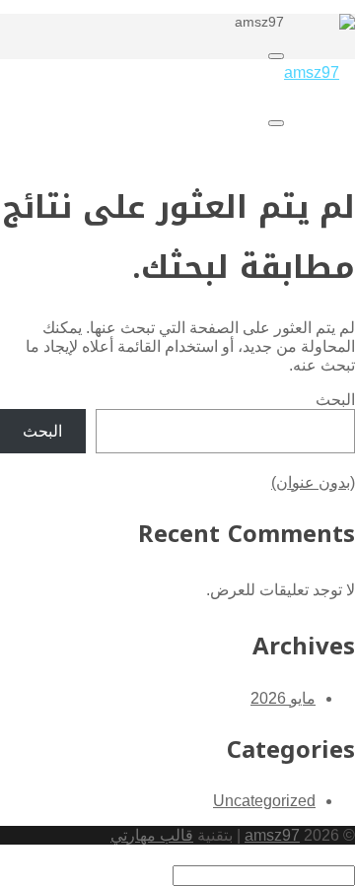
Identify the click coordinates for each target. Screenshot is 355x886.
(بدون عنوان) (313, 482)
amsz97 (272, 835)
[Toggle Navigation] (276, 56)
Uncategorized (264, 800)
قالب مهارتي (151, 835)
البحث (335, 399)
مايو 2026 (283, 698)
